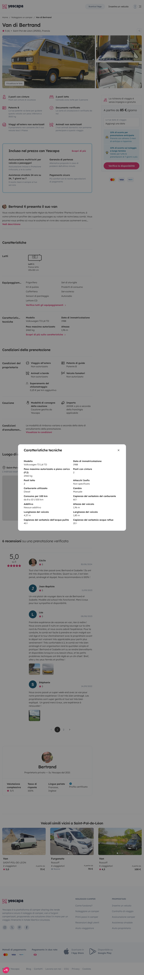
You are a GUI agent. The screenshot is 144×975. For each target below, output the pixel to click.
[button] (6, 970)
